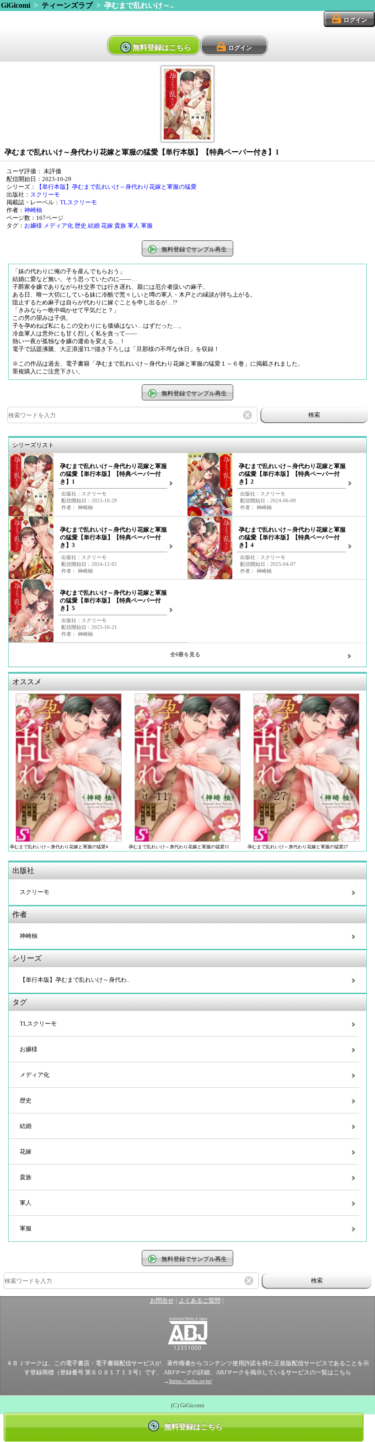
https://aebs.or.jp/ (190, 1381)
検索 (314, 414)
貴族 (120, 226)
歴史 (80, 226)
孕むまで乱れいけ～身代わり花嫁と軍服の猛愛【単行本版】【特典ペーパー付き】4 (292, 537)
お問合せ (162, 1301)
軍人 (133, 226)
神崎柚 (33, 210)
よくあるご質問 (199, 1301)
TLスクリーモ (78, 202)
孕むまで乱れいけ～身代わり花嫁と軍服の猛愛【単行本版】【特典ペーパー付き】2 (292, 474)
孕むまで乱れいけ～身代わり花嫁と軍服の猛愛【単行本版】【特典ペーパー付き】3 (113, 537)
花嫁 (107, 226)
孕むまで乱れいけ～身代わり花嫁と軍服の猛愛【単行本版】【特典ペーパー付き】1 (113, 474)
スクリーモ (45, 195)
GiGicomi (15, 5)
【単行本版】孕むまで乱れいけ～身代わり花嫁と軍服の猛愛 (116, 187)
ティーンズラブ (67, 5)
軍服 (147, 226)
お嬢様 (33, 226)
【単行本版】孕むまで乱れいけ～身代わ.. (74, 980)
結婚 (94, 226)
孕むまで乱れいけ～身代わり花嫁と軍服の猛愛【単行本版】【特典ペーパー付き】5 (113, 601)
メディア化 (58, 226)
